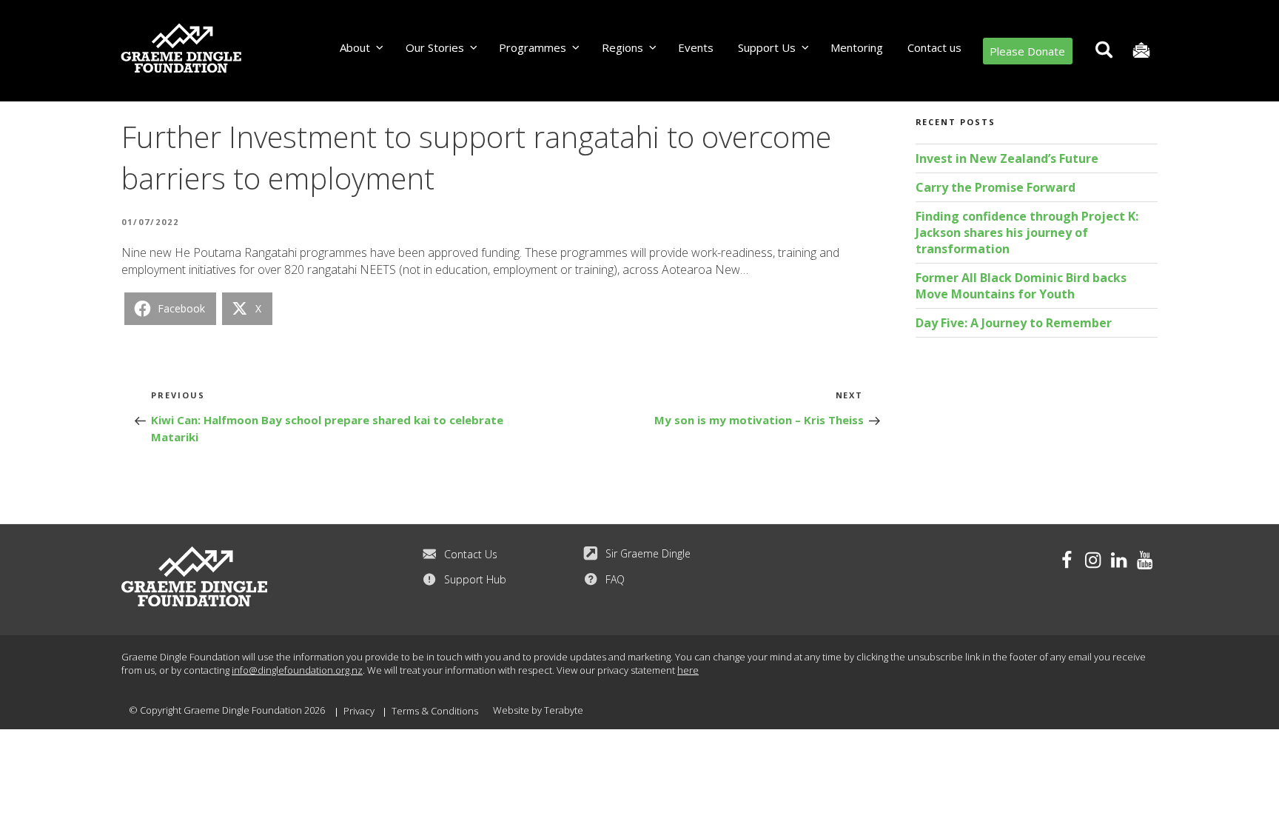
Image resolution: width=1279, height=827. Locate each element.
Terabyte (563, 710)
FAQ (615, 579)
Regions (622, 47)
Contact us (934, 47)
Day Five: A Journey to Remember (1014, 323)
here (688, 670)
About (355, 47)
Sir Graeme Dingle (648, 553)
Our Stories (435, 47)
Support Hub (475, 579)
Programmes (532, 47)
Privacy (359, 710)
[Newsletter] (1141, 51)
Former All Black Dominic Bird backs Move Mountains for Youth (1021, 285)
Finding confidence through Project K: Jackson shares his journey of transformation (1027, 232)
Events (696, 47)
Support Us (767, 47)
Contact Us (470, 554)
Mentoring (856, 47)
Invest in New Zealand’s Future (1007, 158)
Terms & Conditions (435, 710)
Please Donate (1027, 51)
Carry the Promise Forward (995, 187)
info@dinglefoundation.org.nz (297, 670)
